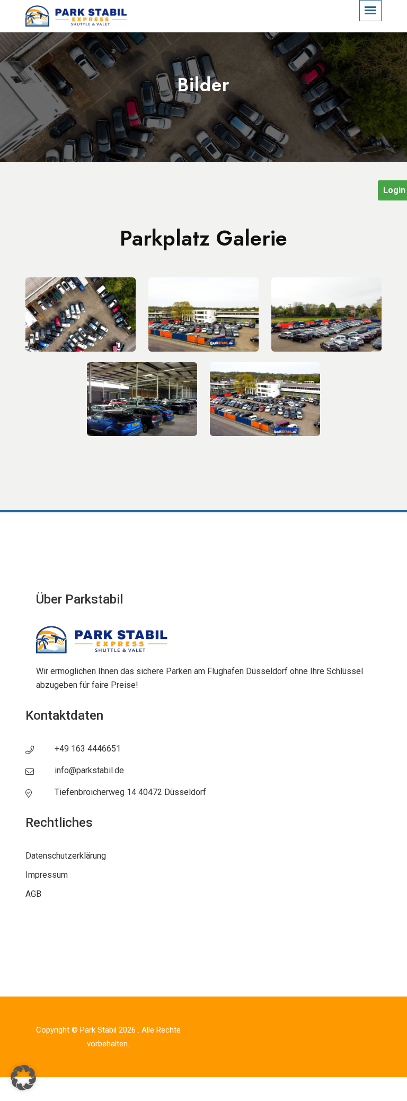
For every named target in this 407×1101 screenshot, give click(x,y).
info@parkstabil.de (89, 770)
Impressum (46, 875)
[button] (23, 1077)
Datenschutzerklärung (65, 856)
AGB (33, 894)
